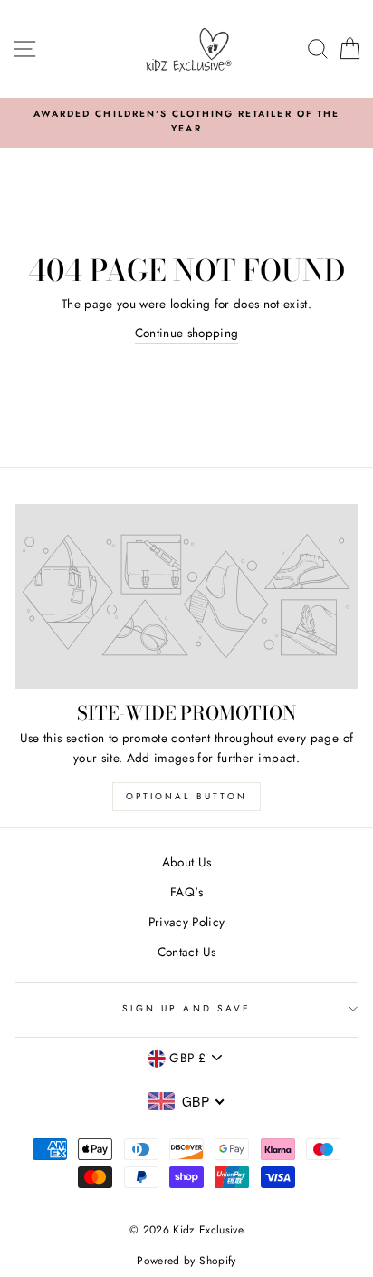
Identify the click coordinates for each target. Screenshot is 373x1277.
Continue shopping (187, 333)
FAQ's (186, 892)
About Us (187, 862)
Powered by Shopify (186, 1261)
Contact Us (186, 952)
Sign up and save (186, 1008)
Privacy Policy (186, 922)
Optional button (186, 796)
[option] (186, 122)
